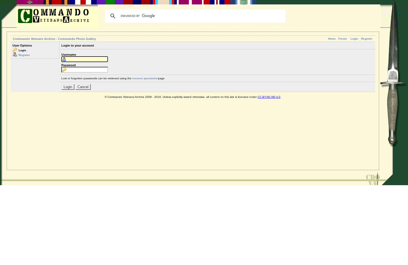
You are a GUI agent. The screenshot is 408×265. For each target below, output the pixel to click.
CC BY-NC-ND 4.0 (269, 96)
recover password (144, 78)
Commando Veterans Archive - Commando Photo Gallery (54, 38)
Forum (342, 38)
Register (366, 38)
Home (332, 38)
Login (354, 38)
